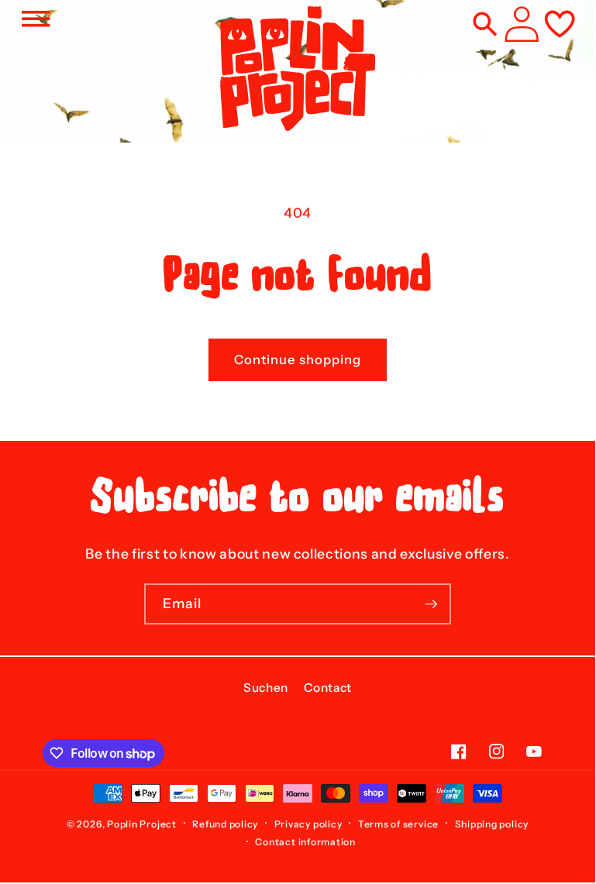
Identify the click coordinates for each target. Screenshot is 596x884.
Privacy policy (308, 824)
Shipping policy (492, 824)
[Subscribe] (431, 604)
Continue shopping (298, 359)
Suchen (265, 687)
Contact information (305, 842)
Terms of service (398, 824)
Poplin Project (142, 824)
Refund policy (225, 824)
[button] (35, 18)
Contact (328, 687)
